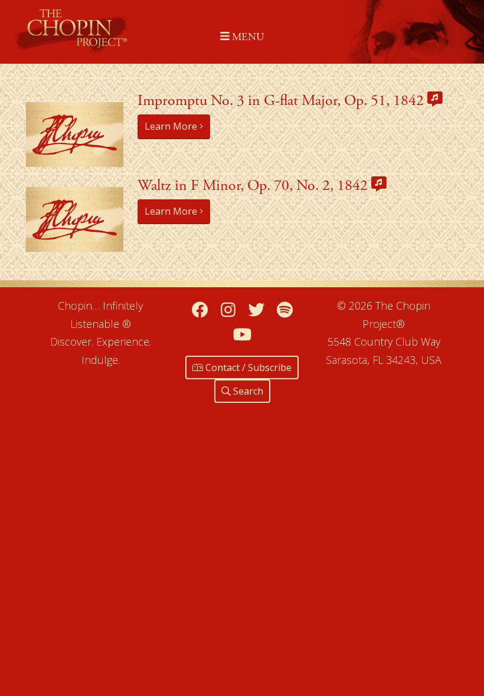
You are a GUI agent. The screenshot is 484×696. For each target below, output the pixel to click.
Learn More (172, 126)
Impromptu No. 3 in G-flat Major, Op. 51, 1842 (282, 100)
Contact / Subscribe (247, 367)
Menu (246, 37)
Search (247, 391)
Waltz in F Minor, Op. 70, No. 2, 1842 (254, 185)
